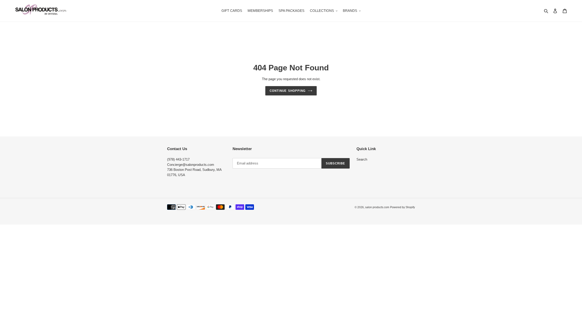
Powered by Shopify (402, 207)
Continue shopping (288, 90)
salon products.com (377, 207)
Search (361, 159)
